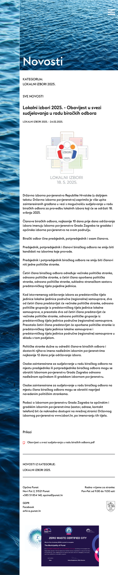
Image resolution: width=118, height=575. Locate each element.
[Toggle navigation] (111, 12)
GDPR (26, 503)
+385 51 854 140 (32, 495)
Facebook (28, 507)
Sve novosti (33, 96)
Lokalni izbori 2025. (39, 84)
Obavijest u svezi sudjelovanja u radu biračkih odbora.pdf (60, 442)
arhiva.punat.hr (32, 511)
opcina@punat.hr (53, 495)
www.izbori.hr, (64, 415)
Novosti (43, 62)
